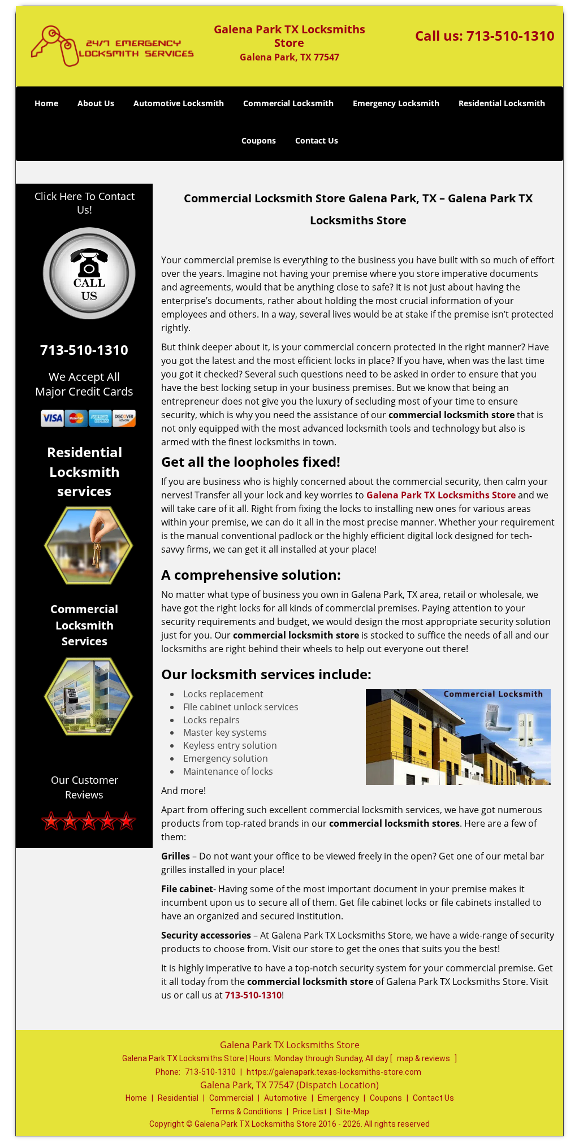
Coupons (258, 140)
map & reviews (424, 1058)
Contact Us (316, 140)
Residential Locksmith (502, 103)
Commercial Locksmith (288, 103)
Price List (310, 1111)
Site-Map (352, 1111)
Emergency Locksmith (396, 103)
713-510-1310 (510, 35)
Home (46, 103)
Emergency (338, 1097)
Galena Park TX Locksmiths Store (441, 495)
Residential (178, 1097)
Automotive (285, 1097)
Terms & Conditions (246, 1111)
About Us (95, 103)
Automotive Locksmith (178, 103)
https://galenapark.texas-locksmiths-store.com (334, 1071)
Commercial (231, 1097)
